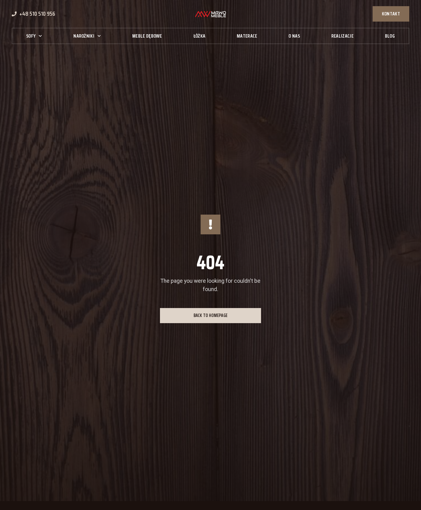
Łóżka (200, 36)
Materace (247, 36)
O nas (294, 36)
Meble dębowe (147, 36)
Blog (390, 36)
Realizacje (342, 36)
